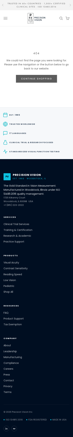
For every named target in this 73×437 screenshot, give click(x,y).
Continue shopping (36, 78)
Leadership (10, 351)
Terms (8, 392)
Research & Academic (17, 236)
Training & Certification (18, 230)
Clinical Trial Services (16, 224)
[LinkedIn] (6, 428)
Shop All (8, 292)
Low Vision (10, 280)
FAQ (6, 313)
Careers (8, 369)
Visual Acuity (11, 262)
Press (7, 374)
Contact (9, 380)
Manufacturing (13, 357)
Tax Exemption (13, 324)
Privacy (8, 386)
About (7, 345)
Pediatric (9, 286)
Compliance (11, 363)
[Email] (14, 428)
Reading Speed (13, 274)
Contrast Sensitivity (16, 268)
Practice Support (14, 241)
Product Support (14, 318)
